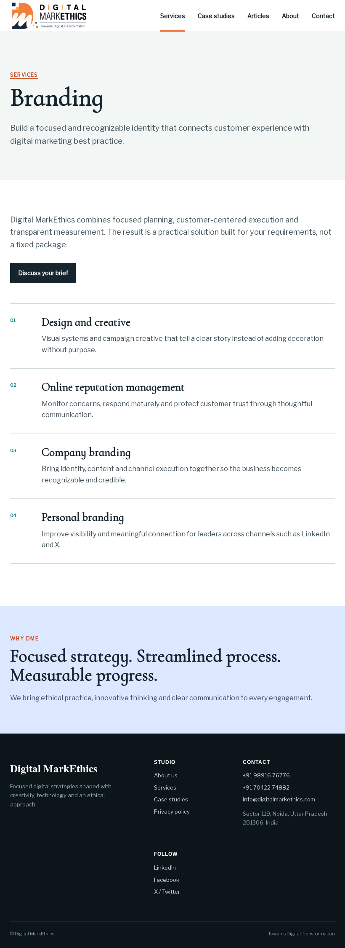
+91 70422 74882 (266, 787)
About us (166, 775)
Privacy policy (172, 811)
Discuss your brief (43, 272)
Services (172, 15)
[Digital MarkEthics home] (49, 15)
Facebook (166, 879)
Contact (323, 15)
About (290, 15)
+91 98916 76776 (266, 775)
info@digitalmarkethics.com (279, 799)
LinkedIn (165, 867)
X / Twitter (167, 891)
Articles (258, 15)
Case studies (216, 15)
